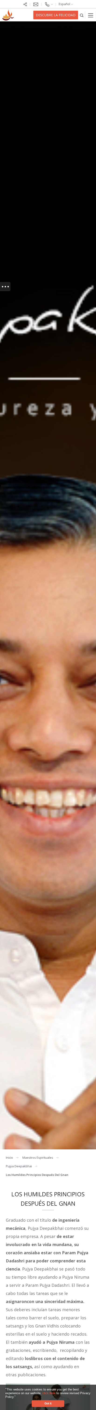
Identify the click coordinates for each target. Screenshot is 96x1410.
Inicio (9, 1157)
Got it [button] (48, 1403)
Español (65, 4)
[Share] (25, 4)
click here (49, 1393)
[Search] (81, 15)
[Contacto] (48, 4)
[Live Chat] (36, 4)
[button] (17, 1397)
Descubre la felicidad (55, 15)
